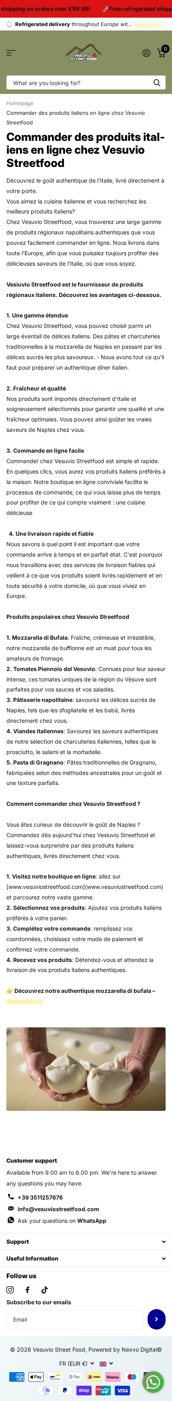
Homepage (20, 103)
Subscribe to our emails (38, 1302)
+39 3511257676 (40, 1197)
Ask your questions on (62, 1220)
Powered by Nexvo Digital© (125, 1349)
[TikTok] (45, 1289)
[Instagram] (10, 1289)
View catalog (11, 53)
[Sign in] (146, 53)
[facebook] (28, 1290)
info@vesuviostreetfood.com (58, 1209)
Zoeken (157, 82)
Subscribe (157, 1319)
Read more (148, 24)
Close (86, 1241)
